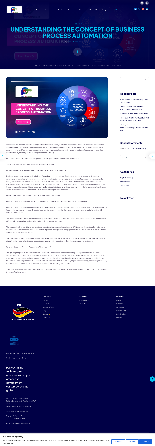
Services (61, 10)
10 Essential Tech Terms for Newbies (134, 113)
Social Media (125, 181)
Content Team (73, 42)
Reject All (132, 442)
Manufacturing (121, 310)
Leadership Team (48, 307)
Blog (104, 10)
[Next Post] (151, 156)
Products (72, 10)
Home (38, 10)
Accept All (145, 442)
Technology (77, 24)
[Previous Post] (3, 156)
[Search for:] (134, 158)
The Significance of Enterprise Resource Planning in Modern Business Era (134, 127)
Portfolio (46, 300)
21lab (122, 149)
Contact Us (93, 10)
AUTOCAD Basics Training (136, 149)
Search (145, 80)
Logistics (119, 317)
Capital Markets (121, 314)
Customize (118, 442)
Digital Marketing (126, 178)
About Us (48, 10)
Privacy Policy (84, 300)
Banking (118, 300)
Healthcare (119, 304)
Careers (82, 10)
